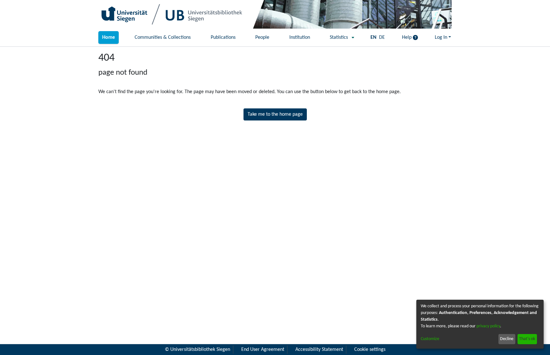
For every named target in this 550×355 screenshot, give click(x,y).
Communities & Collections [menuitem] (163, 37)
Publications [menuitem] (223, 37)
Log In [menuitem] (441, 37)
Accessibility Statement (319, 349)
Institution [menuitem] (299, 37)
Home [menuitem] (108, 37)
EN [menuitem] (373, 37)
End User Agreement (262, 349)
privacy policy (488, 326)
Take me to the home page (275, 114)
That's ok (527, 339)
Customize (430, 339)
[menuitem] (340, 37)
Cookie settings (369, 349)
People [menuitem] (262, 37)
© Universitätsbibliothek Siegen (197, 349)
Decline (506, 339)
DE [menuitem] (382, 37)
